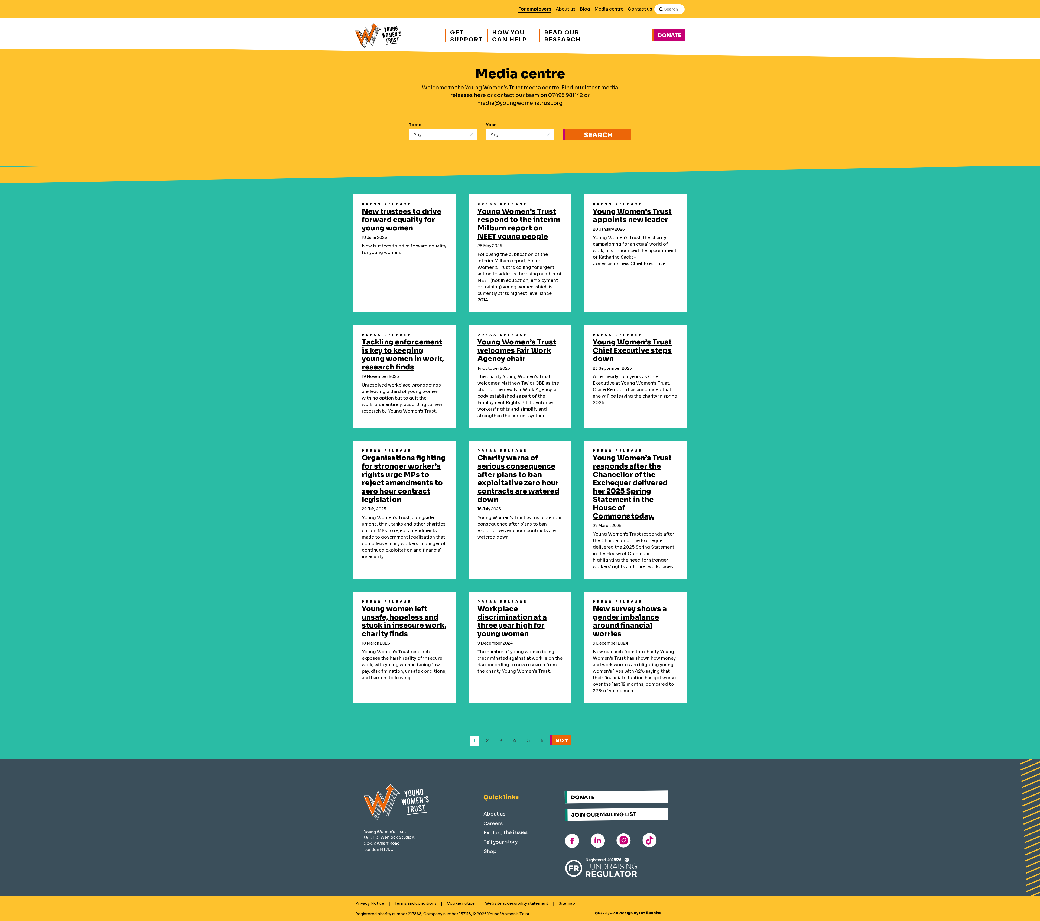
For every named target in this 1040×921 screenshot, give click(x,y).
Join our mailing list (604, 814)
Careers (493, 823)
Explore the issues (506, 832)
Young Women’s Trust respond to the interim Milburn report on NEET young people (518, 224)
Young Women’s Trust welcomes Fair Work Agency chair (516, 350)
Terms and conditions (416, 903)
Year (491, 125)
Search (598, 135)
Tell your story (501, 842)
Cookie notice (461, 903)
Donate (669, 35)
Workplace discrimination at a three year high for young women (512, 621)
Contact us (640, 9)
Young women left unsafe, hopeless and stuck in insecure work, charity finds (404, 621)
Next (561, 740)
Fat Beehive (650, 913)
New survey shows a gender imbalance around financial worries (630, 621)
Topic (415, 125)
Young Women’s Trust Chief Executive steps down (632, 350)
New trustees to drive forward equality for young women (401, 219)
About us (566, 9)
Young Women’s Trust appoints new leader (632, 215)
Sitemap (566, 903)
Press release (387, 204)
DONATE (582, 797)
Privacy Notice (369, 903)
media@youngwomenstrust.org (520, 103)
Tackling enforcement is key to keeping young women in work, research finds (403, 354)
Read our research (562, 35)
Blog (585, 9)
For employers (534, 9)
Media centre (608, 9)
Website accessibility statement (516, 903)
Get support (466, 35)
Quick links (501, 797)
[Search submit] (661, 9)
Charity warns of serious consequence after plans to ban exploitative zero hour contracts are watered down (518, 478)
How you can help (509, 35)
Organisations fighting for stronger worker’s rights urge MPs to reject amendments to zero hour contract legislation (404, 478)
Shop (490, 851)
